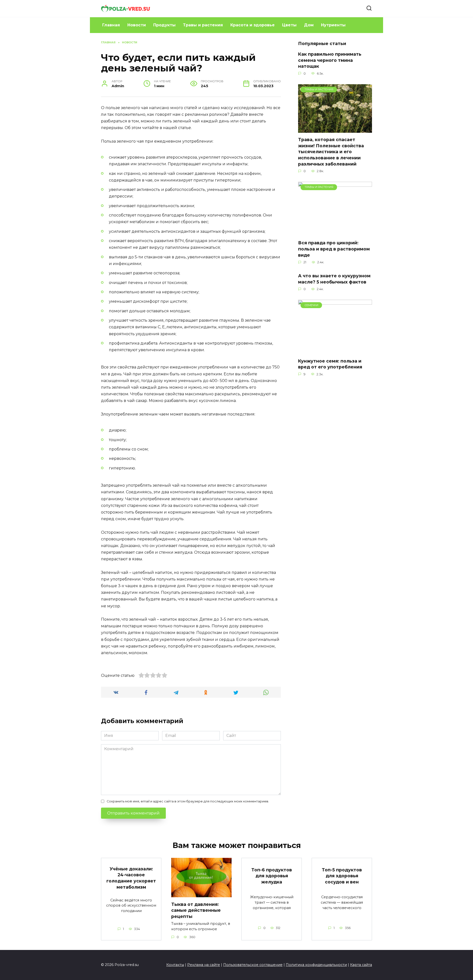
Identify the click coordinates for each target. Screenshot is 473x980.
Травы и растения (203, 25)
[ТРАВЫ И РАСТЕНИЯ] (335, 129)
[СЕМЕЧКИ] (335, 351)
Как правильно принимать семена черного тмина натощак (329, 60)
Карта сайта (361, 965)
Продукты (164, 25)
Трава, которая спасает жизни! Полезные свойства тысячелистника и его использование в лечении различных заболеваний (331, 151)
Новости (136, 25)
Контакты (175, 965)
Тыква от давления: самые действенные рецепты (196, 910)
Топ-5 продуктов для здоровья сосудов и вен (342, 875)
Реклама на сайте (203, 965)
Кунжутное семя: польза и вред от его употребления (330, 363)
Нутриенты (333, 25)
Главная (111, 25)
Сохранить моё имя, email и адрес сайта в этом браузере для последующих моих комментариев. (188, 801)
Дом (309, 25)
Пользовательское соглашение (253, 965)
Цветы (289, 25)
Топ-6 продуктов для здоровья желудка (271, 875)
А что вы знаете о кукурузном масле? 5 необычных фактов (334, 278)
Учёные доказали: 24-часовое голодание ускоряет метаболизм (131, 877)
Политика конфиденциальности (316, 965)
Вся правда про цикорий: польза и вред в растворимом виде (334, 248)
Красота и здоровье (252, 25)
